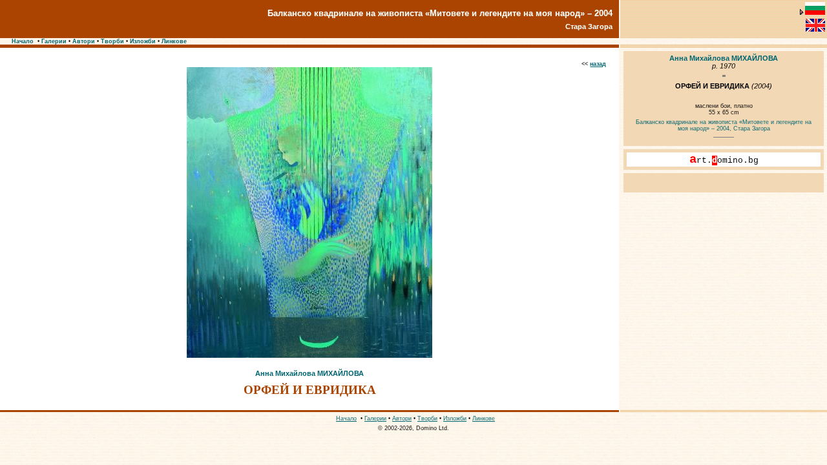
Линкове (174, 41)
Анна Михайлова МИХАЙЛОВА (309, 373)
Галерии (54, 41)
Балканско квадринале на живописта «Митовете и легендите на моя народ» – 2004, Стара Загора (723, 125)
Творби (112, 41)
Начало (23, 41)
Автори (83, 41)
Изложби (143, 41)
